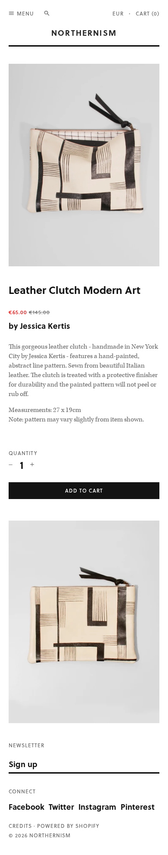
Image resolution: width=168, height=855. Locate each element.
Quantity (23, 453)
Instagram (97, 806)
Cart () (147, 13)
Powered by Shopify (68, 826)
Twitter (61, 806)
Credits (20, 826)
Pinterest (138, 806)
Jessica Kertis (45, 325)
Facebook (26, 806)
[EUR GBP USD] (120, 13)
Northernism (84, 33)
